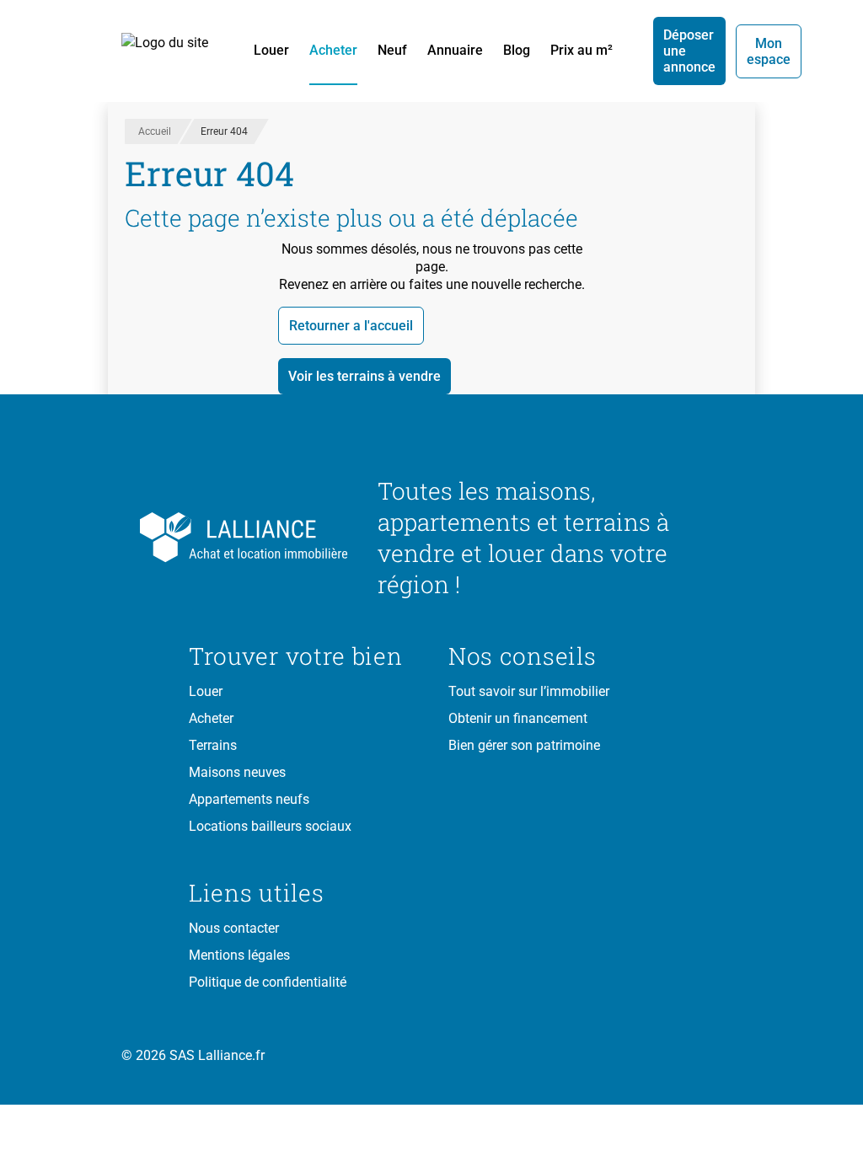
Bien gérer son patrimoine (524, 745)
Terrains (213, 745)
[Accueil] (174, 51)
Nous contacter (234, 928)
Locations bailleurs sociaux (270, 826)
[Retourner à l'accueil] (270, 537)
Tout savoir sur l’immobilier (528, 691)
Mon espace (769, 51)
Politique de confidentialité (267, 982)
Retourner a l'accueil (351, 326)
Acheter (333, 50)
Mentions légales (239, 955)
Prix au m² (581, 50)
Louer (271, 50)
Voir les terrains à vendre (364, 376)
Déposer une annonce (689, 51)
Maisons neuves (237, 772)
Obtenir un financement (517, 718)
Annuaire (455, 50)
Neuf (392, 50)
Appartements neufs (249, 799)
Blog (516, 50)
